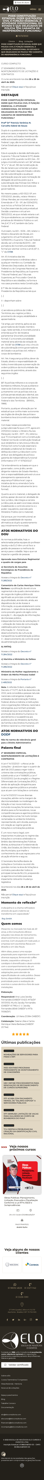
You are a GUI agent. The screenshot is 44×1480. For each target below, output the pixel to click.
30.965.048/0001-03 (22, 1447)
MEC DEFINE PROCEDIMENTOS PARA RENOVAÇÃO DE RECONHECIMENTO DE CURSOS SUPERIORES (21, 1085)
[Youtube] (37, 1320)
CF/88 (10, 252)
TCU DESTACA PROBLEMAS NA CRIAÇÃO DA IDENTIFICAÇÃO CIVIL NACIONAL (20, 1131)
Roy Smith (7, 918)
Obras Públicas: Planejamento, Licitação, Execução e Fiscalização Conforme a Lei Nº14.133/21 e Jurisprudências (21, 1201)
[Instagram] (31, 1320)
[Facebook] (7, 1320)
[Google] (25, 1320)
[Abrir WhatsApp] (6, 1474)
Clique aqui (17, 87)
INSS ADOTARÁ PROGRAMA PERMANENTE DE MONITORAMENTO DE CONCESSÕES (21, 1070)
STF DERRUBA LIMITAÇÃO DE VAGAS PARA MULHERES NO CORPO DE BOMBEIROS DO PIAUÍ (21, 1116)
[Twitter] (13, 1320)
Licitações (28, 41)
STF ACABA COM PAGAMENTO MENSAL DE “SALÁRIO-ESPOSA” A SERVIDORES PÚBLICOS (20, 1100)
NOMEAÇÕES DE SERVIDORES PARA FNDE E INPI (21, 1055)
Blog (21, 41)
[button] (40, 9)
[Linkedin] (19, 1320)
